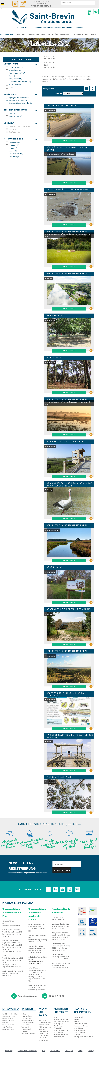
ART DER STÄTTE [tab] (11, 64)
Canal (12, 87)
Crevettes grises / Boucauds (20, 126)
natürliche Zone (15, 116)
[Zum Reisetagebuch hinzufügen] (91, 140)
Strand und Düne (16, 67)
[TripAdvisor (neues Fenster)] (77, 889)
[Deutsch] (6, 4)
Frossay (13, 151)
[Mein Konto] (95, 11)
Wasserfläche (15, 70)
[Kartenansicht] (92, 88)
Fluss (12, 76)
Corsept (13, 148)
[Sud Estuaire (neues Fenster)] (93, 911)
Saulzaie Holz (55, 315)
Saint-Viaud (14, 157)
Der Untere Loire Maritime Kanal (67, 231)
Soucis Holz (54, 357)
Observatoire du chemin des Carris (69, 609)
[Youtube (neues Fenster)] (62, 889)
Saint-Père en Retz (16, 154)
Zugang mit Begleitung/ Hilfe (20, 103)
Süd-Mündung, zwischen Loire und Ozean (68, 148)
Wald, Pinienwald (16, 79)
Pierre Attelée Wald (59, 777)
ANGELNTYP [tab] (9, 123)
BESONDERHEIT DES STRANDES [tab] (17, 110)
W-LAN (12, 129)
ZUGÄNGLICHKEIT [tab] (11, 94)
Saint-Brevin (15, 142)
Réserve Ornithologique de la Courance (65, 694)
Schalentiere (14, 132)
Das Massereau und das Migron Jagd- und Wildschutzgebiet (70, 484)
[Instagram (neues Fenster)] (69, 889)
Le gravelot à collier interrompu (68, 189)
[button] (89, 11)
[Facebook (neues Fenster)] (48, 889)
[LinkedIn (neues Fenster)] (55, 889)
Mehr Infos (69, 141)
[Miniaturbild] (86, 88)
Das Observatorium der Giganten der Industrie (70, 736)
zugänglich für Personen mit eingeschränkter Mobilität (17, 99)
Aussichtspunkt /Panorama (20, 82)
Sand (12, 113)
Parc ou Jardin (15, 84)
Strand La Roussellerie (61, 105)
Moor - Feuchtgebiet (17, 73)
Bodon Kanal (54, 567)
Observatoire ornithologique (65, 441)
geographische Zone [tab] (13, 139)
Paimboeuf (14, 145)
